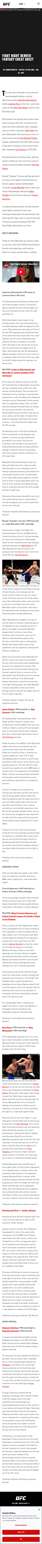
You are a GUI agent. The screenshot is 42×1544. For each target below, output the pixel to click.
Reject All (21, 1532)
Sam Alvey (7, 1028)
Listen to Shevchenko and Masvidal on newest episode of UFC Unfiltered (18, 373)
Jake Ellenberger (21, 555)
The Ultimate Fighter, (29, 138)
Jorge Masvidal (17, 188)
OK (21, 1539)
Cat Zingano (21, 150)
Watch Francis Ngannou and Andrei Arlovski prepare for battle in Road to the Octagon (21, 916)
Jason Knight (8, 709)
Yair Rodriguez (8, 737)
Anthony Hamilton (16, 944)
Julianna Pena (14, 104)
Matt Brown (26, 546)
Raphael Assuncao (10, 1331)
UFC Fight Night (21, 108)
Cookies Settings (21, 1525)
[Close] (39, 1509)
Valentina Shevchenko (27, 100)
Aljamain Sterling (10, 1328)
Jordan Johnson (29, 1211)
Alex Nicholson (22, 1124)
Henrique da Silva (10, 1211)
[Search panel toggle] (38, 3)
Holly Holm (29, 130)
